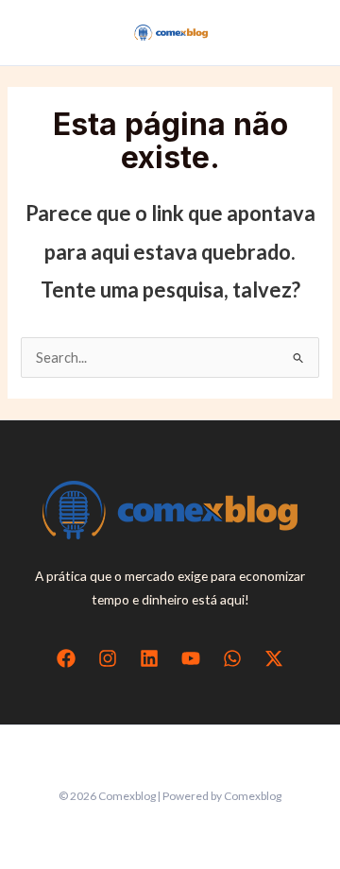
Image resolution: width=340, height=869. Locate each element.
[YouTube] (190, 658)
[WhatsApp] (232, 658)
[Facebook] (66, 658)
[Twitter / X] (273, 658)
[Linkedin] (149, 658)
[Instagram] (107, 658)
